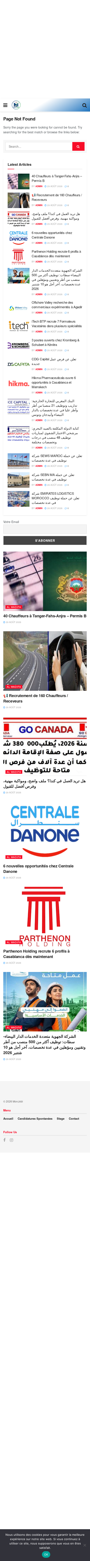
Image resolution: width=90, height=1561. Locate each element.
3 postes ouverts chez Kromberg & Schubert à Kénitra (55, 342)
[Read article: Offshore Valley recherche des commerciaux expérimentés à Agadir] (18, 308)
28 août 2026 (54, 420)
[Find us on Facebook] (4, 1140)
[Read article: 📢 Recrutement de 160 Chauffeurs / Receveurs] (18, 200)
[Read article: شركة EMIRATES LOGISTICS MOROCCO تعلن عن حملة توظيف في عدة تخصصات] (18, 499)
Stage (60, 1118)
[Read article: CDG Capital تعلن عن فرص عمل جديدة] (18, 364)
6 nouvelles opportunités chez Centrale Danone (52, 234)
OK (46, 1554)
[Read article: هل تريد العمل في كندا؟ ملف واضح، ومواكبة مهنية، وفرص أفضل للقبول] (18, 219)
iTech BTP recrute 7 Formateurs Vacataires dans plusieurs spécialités (57, 323)
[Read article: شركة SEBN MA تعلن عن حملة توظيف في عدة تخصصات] (18, 480)
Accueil (8, 1118)
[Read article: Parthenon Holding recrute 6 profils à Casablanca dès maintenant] (18, 257)
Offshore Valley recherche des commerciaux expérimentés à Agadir (57, 304)
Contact (74, 1118)
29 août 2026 (54, 186)
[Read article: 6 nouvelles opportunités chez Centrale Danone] (18, 238)
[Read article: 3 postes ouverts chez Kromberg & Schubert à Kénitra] (18, 345)
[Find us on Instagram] (11, 1140)
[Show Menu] (5, 105)
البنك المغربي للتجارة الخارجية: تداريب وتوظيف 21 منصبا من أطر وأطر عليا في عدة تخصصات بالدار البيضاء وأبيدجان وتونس (55, 407)
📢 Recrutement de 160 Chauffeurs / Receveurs (35, 698)
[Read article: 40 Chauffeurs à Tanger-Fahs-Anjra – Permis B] (18, 181)
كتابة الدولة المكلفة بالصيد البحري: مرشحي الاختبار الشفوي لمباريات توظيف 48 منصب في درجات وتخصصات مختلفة (55, 435)
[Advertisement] (45, 49)
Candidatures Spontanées (35, 1118)
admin (38, 186)
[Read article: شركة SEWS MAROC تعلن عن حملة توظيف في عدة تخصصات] (18, 461)
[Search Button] (84, 105)
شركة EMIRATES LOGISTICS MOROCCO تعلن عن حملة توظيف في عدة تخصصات (55, 498)
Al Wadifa (14, 607)
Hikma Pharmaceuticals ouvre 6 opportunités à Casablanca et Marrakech (54, 382)
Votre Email (11, 522)
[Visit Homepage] (16, 105)
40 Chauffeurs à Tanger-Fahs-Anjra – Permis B (44, 616)
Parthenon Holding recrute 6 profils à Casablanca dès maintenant (56, 253)
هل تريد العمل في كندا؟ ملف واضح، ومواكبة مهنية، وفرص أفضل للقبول (56, 215)
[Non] (84, 1545)
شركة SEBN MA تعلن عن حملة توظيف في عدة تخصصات (53, 476)
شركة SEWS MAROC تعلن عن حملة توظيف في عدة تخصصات (57, 457)
